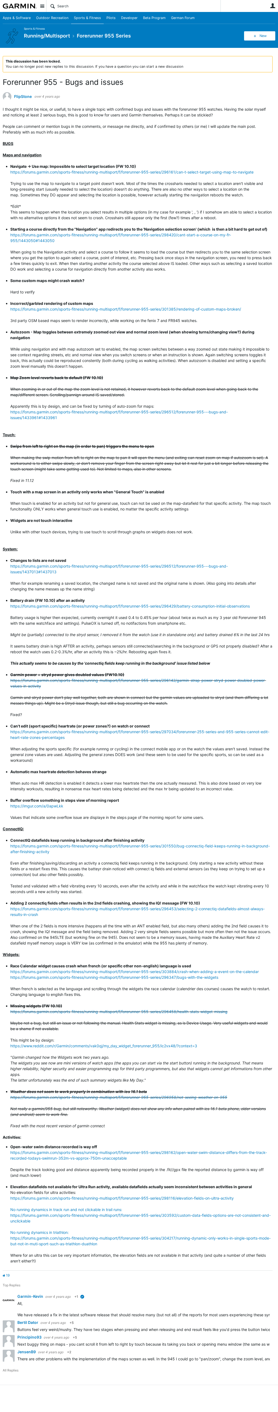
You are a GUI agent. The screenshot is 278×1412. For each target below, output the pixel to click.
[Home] (20, 6)
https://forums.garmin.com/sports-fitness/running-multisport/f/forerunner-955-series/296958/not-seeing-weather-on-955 (118, 1097)
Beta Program (154, 18)
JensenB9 (27, 1351)
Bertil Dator (28, 1322)
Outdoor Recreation (52, 18)
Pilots (111, 18)
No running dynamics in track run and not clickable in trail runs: (66, 1209)
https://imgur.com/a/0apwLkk (36, 806)
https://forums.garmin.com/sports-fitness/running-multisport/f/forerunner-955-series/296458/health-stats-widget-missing (119, 1011)
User (272, 5)
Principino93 (29, 1337)
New (263, 36)
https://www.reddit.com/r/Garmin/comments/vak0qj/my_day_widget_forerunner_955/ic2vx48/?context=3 (103, 1045)
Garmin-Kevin (30, 1296)
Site (42, 6)
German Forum (183, 18)
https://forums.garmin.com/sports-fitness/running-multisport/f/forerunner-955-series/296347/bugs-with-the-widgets (114, 977)
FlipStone (23, 96)
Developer (129, 18)
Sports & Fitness (87, 18)
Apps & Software (17, 18)
